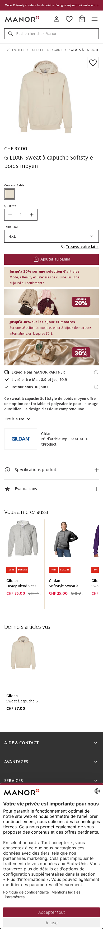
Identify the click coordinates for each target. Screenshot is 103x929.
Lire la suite (14, 419)
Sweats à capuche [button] (84, 50)
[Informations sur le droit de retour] (96, 387)
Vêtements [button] (15, 50)
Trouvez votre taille (82, 246)
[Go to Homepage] (22, 19)
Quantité (10, 205)
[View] (51, 302)
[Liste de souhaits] (93, 62)
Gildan (46, 434)
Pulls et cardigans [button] (46, 50)
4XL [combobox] (12, 236)
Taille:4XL (11, 226)
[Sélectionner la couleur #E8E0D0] (10, 194)
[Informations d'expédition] (96, 372)
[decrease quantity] (10, 214)
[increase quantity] (31, 214)
